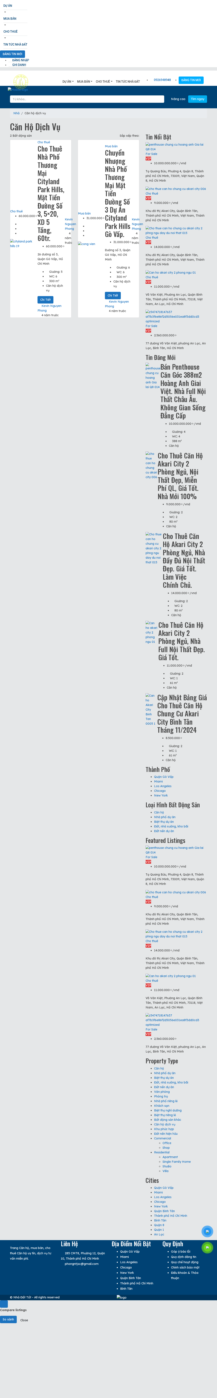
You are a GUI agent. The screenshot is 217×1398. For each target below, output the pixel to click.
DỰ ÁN (7, 5)
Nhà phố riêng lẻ (166, 1101)
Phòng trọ (161, 1096)
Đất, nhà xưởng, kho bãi (171, 826)
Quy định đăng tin (183, 1257)
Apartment (170, 1157)
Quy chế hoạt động (184, 1262)
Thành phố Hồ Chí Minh (170, 1216)
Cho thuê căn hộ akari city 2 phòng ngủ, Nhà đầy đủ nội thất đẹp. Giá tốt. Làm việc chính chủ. (184, 560)
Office (167, 1143)
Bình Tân (160, 1220)
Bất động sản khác (167, 1120)
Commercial (162, 1138)
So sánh (8, 1319)
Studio (167, 1166)
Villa (165, 1171)
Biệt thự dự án (164, 822)
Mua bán (84, 213)
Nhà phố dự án (164, 817)
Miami (158, 781)
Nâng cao (177, 99)
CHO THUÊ (10, 31)
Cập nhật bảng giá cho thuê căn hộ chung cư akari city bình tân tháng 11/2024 (182, 713)
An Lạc (159, 1234)
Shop (166, 1148)
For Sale (151, 154)
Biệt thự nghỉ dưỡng (168, 1110)
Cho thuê (16, 211)
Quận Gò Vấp (164, 777)
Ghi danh (19, 65)
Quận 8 (159, 1225)
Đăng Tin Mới (12, 54)
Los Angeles (162, 786)
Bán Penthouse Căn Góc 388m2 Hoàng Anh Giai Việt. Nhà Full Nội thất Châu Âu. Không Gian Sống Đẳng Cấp (183, 391)
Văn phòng (162, 1092)
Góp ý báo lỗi (180, 1251)
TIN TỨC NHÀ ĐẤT (15, 44)
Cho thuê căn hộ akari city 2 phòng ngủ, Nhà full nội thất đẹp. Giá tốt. (181, 641)
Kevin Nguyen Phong (70, 224)
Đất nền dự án (164, 831)
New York (161, 795)
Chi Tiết (45, 300)
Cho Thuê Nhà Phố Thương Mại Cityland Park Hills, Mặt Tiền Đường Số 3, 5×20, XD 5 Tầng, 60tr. (51, 193)
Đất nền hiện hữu (166, 1134)
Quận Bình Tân (164, 1211)
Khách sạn (161, 1106)
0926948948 (162, 80)
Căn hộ (159, 812)
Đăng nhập (20, 60)
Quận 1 (159, 1230)
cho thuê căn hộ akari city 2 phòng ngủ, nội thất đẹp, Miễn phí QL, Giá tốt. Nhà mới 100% (180, 475)
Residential (162, 1152)
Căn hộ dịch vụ (164, 1124)
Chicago (160, 791)
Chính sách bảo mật (185, 1267)
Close (24, 1320)
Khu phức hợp (164, 1129)
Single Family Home (177, 1162)
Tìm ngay (197, 99)
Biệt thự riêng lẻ (165, 1115)
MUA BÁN (9, 18)
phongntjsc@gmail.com (82, 1264)
